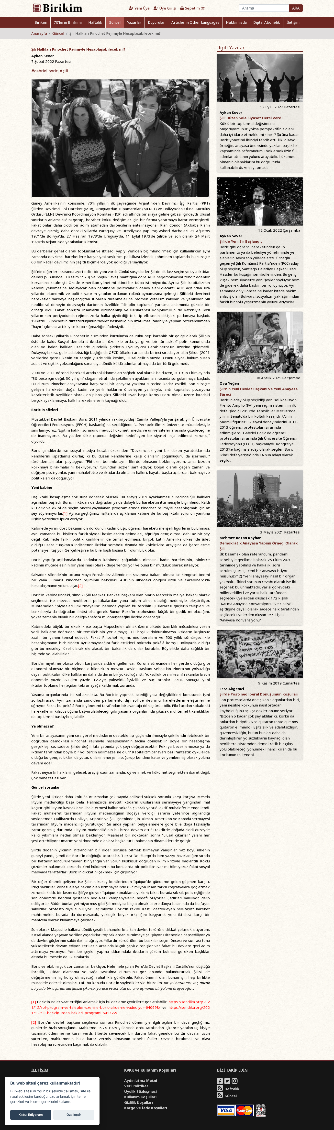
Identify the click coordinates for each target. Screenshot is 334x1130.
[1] (65, 513)
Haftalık (95, 22)
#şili (64, 71)
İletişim (293, 22)
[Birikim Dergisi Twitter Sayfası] (227, 1081)
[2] (80, 585)
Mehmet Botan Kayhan (240, 537)
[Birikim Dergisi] (57, 7)
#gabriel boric (44, 71)
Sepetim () (194, 8)
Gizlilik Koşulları (138, 1102)
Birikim (40, 22)
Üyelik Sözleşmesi (140, 1091)
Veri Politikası (136, 1085)
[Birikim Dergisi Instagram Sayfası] (235, 1081)
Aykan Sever (42, 55)
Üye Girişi (167, 8)
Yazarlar (134, 22)
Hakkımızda (236, 22)
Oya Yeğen (229, 383)
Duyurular (156, 22)
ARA (296, 8)
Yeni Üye (142, 8)
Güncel (115, 22)
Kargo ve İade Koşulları (145, 1107)
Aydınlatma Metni (140, 1080)
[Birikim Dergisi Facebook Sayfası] (220, 1081)
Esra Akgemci (232, 688)
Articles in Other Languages (195, 22)
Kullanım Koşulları (140, 1096)
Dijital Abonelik (266, 22)
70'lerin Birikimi (68, 22)
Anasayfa (39, 33)
